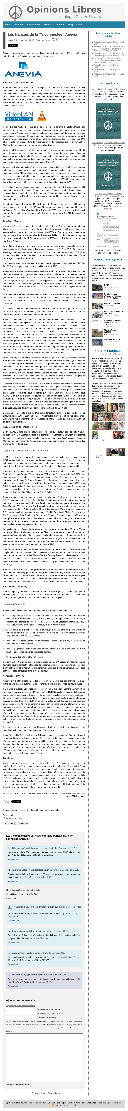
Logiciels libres (64, 793)
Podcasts (49, 24)
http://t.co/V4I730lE (59, 852)
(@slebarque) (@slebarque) (25, 848)
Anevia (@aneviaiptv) (22, 953)
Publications (34, 24)
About (79, 24)
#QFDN (95, 361)
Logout (73, 1105)
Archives (19, 24)
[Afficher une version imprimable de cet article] (57, 40)
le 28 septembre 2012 (30, 890)
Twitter (52, 848)
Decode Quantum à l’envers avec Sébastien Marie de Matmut (108, 50)
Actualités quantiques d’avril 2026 (108, 53)
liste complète (112, 250)
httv (20, 763)
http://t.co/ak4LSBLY (42, 877)
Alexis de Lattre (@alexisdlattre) (27, 870)
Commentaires (61, 1105)
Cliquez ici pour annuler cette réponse (20, 1006)
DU (27, 492)
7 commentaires (42, 40)
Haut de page (104, 1103)
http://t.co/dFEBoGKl (39, 938)
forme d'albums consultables (106, 270)
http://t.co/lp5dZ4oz (63, 957)
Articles (117, 1103)
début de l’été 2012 (70, 474)
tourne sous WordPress (32, 1103)
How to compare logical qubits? (107, 58)
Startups (76, 793)
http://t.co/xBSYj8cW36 (43, 982)
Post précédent (39, 1093)
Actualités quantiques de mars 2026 (109, 56)
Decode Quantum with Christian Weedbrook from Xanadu (107, 62)
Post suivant (54, 1093)
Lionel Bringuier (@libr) (23, 931)
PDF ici (49, 162)
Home (8, 24)
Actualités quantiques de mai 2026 (108, 46)
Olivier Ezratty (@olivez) (24, 975)
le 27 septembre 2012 (65, 848)
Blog (70, 24)
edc (12, 890)
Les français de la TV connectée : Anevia (42, 34)
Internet (53, 793)
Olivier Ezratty (42, 793)
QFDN (110, 388)
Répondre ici (13, 859)
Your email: (8, 815)
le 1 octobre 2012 (60, 931)
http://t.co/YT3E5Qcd (70, 913)
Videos (60, 24)
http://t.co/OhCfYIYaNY (18, 982)
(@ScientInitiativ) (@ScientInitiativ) (30, 907)
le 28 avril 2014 (59, 975)
